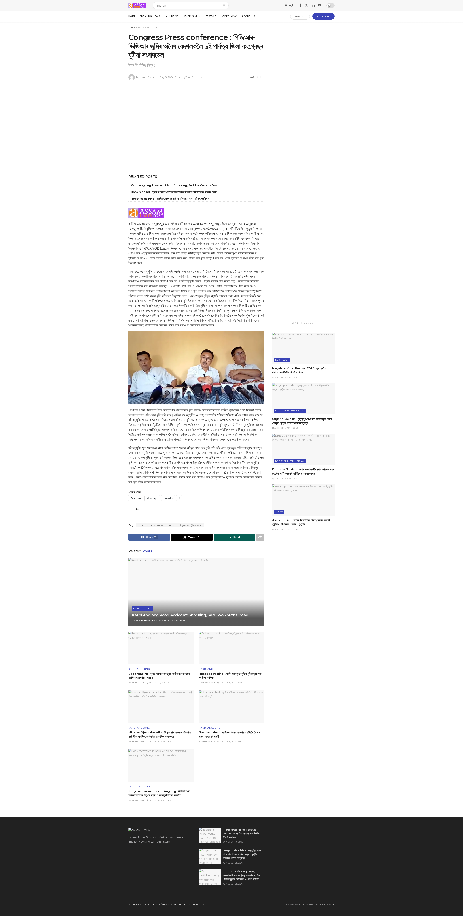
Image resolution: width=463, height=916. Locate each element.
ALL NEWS (172, 16)
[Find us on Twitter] (306, 5)
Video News (230, 16)
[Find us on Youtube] (319, 5)
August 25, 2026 (169, 620)
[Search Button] (225, 5)
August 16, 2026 (227, 741)
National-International (290, 410)
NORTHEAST (282, 360)
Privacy (162, 904)
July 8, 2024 (166, 77)
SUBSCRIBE (323, 16)
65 (241, 682)
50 (183, 620)
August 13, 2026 (156, 800)
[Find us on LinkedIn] (313, 5)
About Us (248, 16)
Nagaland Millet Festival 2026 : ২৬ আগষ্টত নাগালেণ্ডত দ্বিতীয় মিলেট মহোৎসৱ (241, 833)
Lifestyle (210, 16)
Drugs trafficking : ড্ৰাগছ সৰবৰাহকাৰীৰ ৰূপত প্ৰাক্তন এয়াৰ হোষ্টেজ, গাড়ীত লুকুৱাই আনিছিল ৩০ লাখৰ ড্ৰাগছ (241, 875)
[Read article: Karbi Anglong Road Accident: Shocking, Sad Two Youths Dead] (196, 592)
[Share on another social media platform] (260, 537)
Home (132, 16)
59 (170, 682)
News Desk (147, 77)
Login (290, 5)
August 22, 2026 (156, 682)
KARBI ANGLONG (147, 27)
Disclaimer (149, 904)
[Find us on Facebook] (300, 5)
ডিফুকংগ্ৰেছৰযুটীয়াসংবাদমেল (191, 525)
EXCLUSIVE (191, 16)
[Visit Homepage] (137, 5)
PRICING (300, 16)
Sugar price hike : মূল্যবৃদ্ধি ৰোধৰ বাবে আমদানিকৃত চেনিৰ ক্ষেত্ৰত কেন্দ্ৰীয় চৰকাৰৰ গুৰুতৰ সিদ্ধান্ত (242, 854)
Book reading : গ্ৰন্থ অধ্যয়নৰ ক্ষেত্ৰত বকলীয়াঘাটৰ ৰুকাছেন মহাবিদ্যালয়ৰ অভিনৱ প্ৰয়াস (174, 192)
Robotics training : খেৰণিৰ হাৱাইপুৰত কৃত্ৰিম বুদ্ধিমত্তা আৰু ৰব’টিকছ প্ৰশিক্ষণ (170, 198)
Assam (279, 511)
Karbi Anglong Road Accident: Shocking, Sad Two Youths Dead (175, 185)
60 (170, 741)
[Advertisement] (303, 173)
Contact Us (197, 904)
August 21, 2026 (227, 682)
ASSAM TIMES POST (146, 620)
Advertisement (179, 904)
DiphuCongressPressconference (157, 525)
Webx (332, 904)
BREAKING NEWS (150, 16)
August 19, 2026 (156, 741)
